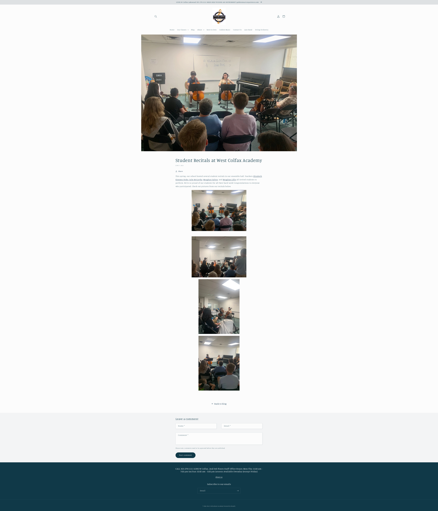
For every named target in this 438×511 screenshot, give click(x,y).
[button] (155, 16)
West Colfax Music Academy (215, 506)
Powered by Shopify (229, 506)
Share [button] (180, 171)
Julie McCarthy (195, 179)
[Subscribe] (237, 490)
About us (218, 477)
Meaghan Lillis (229, 179)
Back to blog (220, 403)
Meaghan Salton (210, 179)
